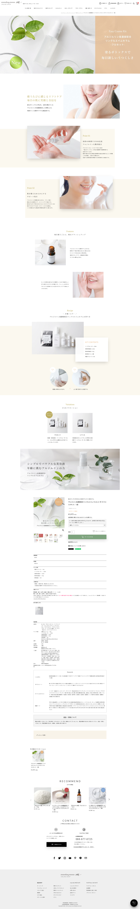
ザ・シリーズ (40, 885)
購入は (134, 902)
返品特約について (73, 542)
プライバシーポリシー (91, 892)
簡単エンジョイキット (58, 890)
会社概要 (88, 888)
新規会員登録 (113, 3)
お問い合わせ (73, 890)
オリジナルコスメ (57, 895)
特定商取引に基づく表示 (91, 890)
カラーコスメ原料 (41, 897)
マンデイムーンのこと (91, 885)
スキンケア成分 (40, 890)
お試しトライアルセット (59, 888)
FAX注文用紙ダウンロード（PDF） (84, 847)
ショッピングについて (75, 882)
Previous (31, 800)
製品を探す (39, 882)
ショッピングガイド (74, 885)
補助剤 (38, 892)
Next (108, 799)
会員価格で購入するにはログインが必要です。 (80, 517)
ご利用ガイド (104, 3)
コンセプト (72, 895)
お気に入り (129, 3)
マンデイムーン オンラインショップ (68, 12)
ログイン (121, 3)
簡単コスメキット (79, 12)
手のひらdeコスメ (57, 892)
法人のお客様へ (73, 888)
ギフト (55, 897)
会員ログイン (73, 892)
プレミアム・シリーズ (42, 888)
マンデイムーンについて (92, 882)
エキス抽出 (39, 895)
